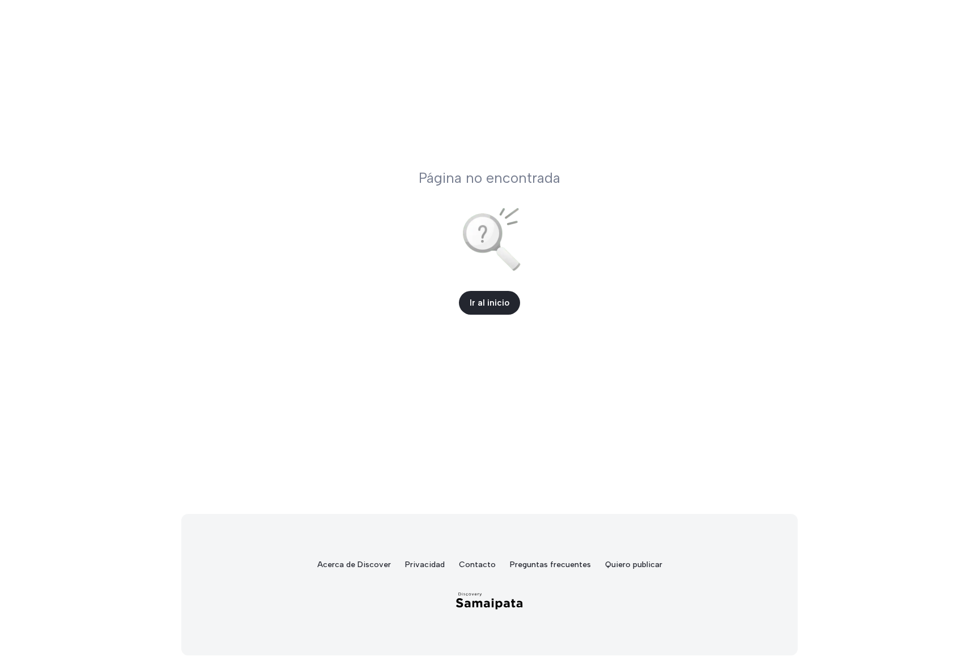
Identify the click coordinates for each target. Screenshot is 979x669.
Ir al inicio (489, 303)
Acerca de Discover (354, 564)
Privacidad (425, 564)
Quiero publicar (633, 564)
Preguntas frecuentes (550, 564)
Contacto (477, 564)
